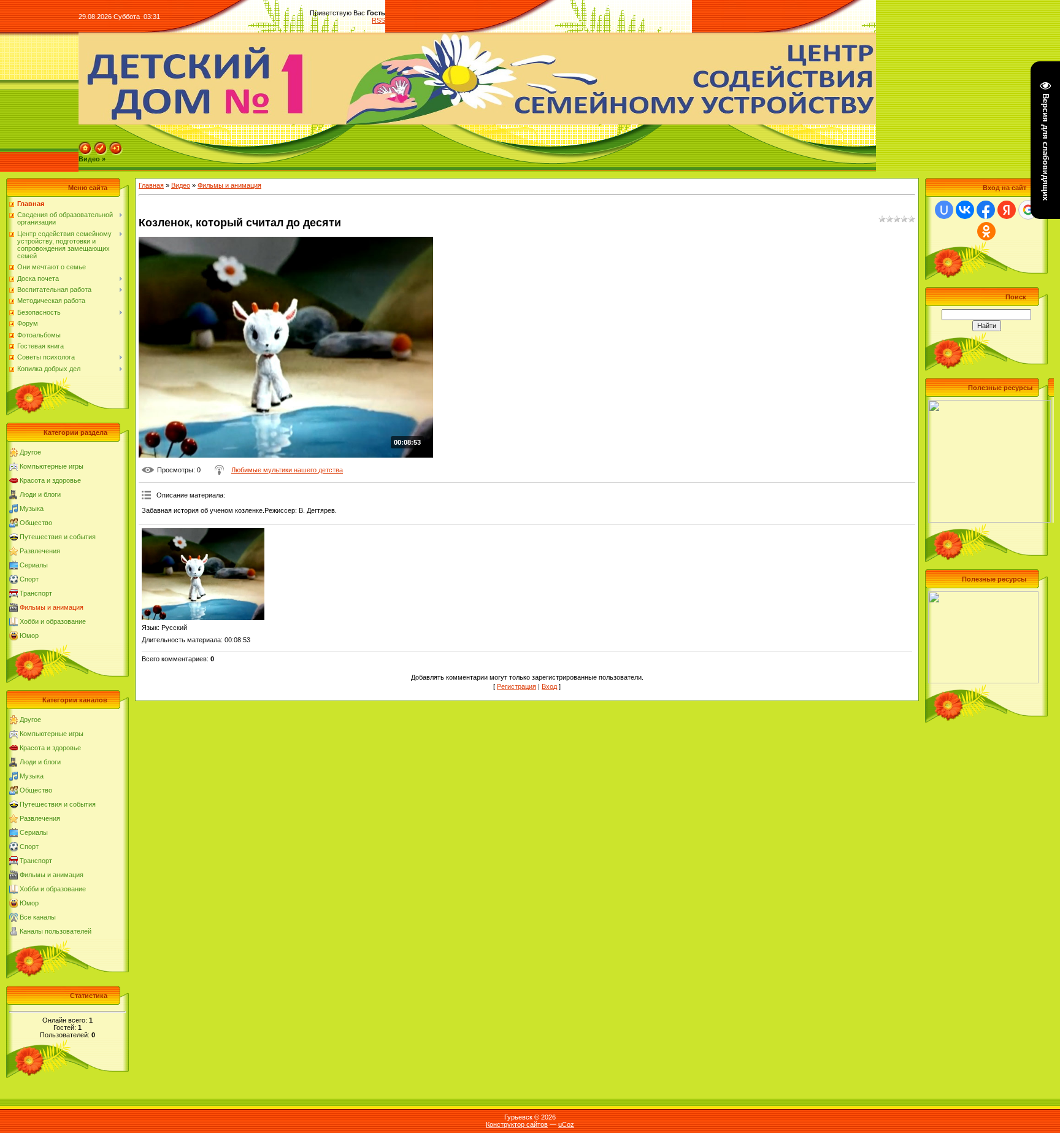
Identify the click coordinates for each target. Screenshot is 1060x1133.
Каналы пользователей (55, 931)
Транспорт (36, 593)
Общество (36, 522)
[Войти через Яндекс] (1006, 210)
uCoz (566, 1124)
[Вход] (116, 145)
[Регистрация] (100, 145)
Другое (30, 452)
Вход (549, 686)
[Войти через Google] (1028, 210)
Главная (151, 185)
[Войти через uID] (944, 210)
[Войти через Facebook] (986, 210)
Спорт (29, 579)
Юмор (29, 635)
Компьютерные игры (51, 466)
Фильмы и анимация (51, 607)
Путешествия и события (58, 536)
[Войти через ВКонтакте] (965, 210)
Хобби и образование (53, 621)
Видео (180, 185)
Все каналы (38, 917)
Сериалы (34, 565)
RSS (378, 20)
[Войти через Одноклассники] (986, 231)
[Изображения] (203, 574)
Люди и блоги (40, 494)
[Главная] (85, 145)
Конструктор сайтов (517, 1124)
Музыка (32, 508)
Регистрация (516, 686)
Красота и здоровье (50, 480)
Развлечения (40, 551)
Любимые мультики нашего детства (287, 470)
